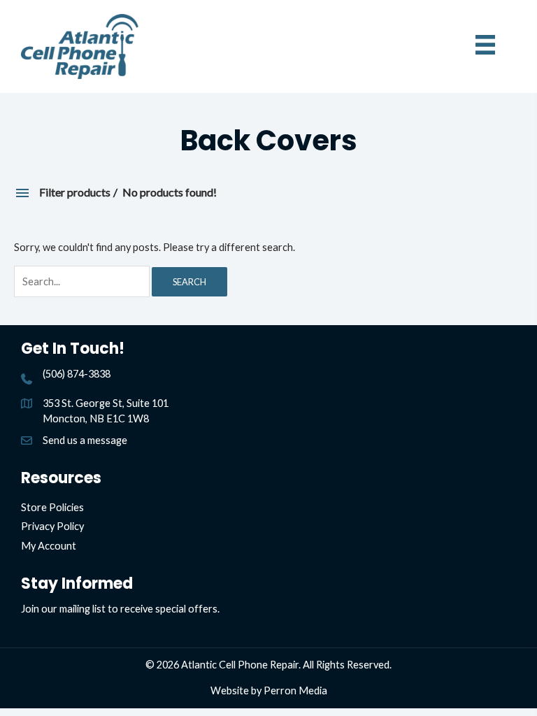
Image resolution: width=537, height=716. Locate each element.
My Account (48, 546)
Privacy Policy (52, 526)
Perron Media (295, 690)
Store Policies (52, 507)
